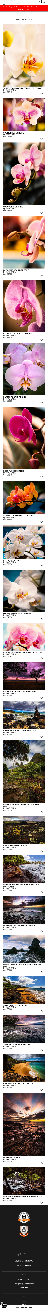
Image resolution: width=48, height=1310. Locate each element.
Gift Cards (24, 1287)
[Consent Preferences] (4, 1306)
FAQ (24, 1304)
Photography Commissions (24, 1284)
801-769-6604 (25, 1265)
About (24, 1301)
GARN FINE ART (22, 1254)
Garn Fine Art (24, 1280)
